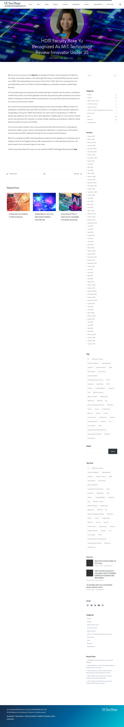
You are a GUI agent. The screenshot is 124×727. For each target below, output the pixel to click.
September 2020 (92, 300)
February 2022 (92, 251)
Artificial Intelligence (93, 363)
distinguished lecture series (95, 380)
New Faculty (91, 113)
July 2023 (90, 226)
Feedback (40, 716)
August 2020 (91, 303)
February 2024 (92, 213)
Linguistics (111, 388)
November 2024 (92, 186)
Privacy (97, 409)
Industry (87, 4)
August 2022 (91, 235)
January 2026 (91, 145)
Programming (106, 409)
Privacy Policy (19, 716)
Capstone (90, 367)
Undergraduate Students (94, 434)
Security (98, 413)
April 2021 (90, 278)
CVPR (110, 367)
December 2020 (92, 291)
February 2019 (92, 334)
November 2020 (92, 294)
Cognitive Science (101, 367)
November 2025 (92, 151)
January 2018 (91, 344)
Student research (92, 421)
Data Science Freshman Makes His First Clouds (105, 562)
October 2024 (91, 189)
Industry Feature (92, 107)
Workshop (107, 434)
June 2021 (90, 272)
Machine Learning (98, 392)
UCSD (100, 425)
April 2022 (90, 244)
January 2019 (91, 337)
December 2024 (92, 182)
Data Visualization (93, 375)
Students (103, 421)
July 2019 (90, 322)
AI (88, 359)
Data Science (102, 371)
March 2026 (91, 139)
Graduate (65, 4)
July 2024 (90, 198)
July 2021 (90, 269)
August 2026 (91, 136)
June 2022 (90, 241)
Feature (90, 97)
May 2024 (90, 204)
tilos (110, 421)
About (38, 4)
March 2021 (91, 282)
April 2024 (90, 207)
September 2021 (92, 263)
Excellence (90, 384)
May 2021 (90, 275)
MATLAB (99, 400)
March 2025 (91, 173)
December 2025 (92, 148)
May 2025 (90, 167)
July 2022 (90, 238)
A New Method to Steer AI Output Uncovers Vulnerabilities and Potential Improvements (70, 217)
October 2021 (91, 260)
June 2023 (90, 229)
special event (103, 417)
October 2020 (91, 297)
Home (30, 4)
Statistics (112, 417)
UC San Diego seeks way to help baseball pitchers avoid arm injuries (99, 586)
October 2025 (91, 155)
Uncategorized (92, 122)
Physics (90, 409)
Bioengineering (106, 363)
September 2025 (92, 158)
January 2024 (91, 217)
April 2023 (90, 232)
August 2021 (91, 266)
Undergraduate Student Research (97, 430)
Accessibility (10, 716)
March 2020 (91, 313)
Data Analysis (91, 371)
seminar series (92, 417)
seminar (106, 413)
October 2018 (91, 340)
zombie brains (91, 438)
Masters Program (92, 396)
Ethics (108, 380)
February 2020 (92, 316)
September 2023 (92, 223)
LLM (89, 392)
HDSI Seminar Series (93, 101)
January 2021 (91, 288)
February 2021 (91, 285)
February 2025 (92, 176)
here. (75, 149)
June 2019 (90, 325)
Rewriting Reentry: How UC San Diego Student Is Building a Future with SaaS (44, 217)
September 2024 (92, 192)
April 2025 (90, 170)
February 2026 (92, 142)
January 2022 (91, 254)
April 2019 (90, 331)
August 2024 (91, 195)
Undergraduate (76, 4)
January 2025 (91, 179)
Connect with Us (98, 4)
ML (106, 400)
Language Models (100, 388)
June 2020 (90, 309)
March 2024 (91, 210)
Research (55, 4)
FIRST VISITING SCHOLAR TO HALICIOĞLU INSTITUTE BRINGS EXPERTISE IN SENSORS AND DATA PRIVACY (105, 574)
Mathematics (104, 396)
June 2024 (90, 201)
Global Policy (100, 384)
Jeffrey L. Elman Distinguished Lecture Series (100, 110)
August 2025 (91, 161)
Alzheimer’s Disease (97, 359)
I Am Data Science (93, 104)
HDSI (108, 384)
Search (88, 446)
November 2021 (92, 257)
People (46, 4)
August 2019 (91, 319)
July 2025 (90, 164)
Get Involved (110, 4)
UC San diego (91, 425)
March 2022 (91, 247)
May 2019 (90, 328)
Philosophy (110, 405)
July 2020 (90, 306)
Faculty (90, 94)
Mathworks (91, 400)
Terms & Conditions (30, 716)
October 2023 (91, 220)
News (62, 34)
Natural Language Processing (96, 405)
